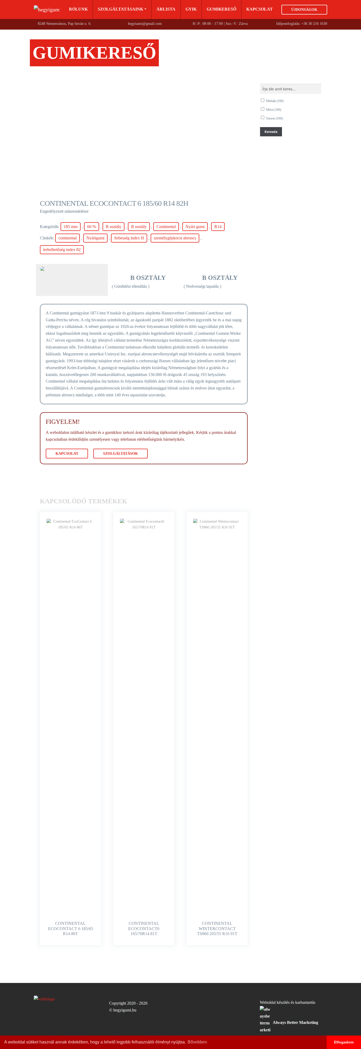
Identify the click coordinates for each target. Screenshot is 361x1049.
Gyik (191, 9)
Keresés (271, 131)
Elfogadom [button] (344, 1042)
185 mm (70, 226)
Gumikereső (221, 9)
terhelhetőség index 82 (62, 249)
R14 (217, 226)
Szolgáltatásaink (120, 9)
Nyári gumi (195, 226)
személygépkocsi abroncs (175, 238)
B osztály (113, 226)
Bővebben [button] (197, 1042)
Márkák (275, 101)
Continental (166, 226)
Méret (273, 110)
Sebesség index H (129, 238)
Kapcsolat (259, 9)
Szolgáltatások (120, 454)
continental (67, 238)
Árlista (165, 9)
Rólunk (78, 9)
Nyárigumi (95, 238)
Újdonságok (304, 10)
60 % (91, 226)
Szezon (274, 118)
